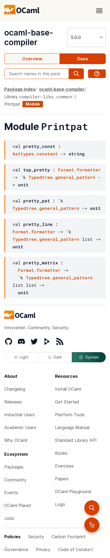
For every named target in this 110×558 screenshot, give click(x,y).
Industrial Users (19, 414)
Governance (16, 549)
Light (24, 357)
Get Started (67, 401)
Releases (13, 401)
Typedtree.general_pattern (62, 177)
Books (61, 453)
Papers (62, 478)
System (92, 357)
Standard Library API (76, 440)
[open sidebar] (91, 524)
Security (36, 536)
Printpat (12, 104)
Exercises (64, 466)
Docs (82, 58)
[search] (91, 507)
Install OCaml (68, 389)
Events (11, 492)
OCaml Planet (17, 505)
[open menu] (99, 10)
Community (15, 479)
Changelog (14, 389)
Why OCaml (15, 440)
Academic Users (20, 427)
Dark (58, 357)
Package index (19, 89)
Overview (32, 58)
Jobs (9, 518)
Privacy (43, 549)
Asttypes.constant (35, 153)
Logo (60, 504)
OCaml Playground (73, 491)
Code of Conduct (75, 549)
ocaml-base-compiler (28, 37)
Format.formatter (79, 169)
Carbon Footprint (69, 536)
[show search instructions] (97, 73)
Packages (13, 467)
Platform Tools (70, 414)
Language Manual (72, 427)
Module (33, 104)
